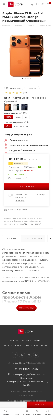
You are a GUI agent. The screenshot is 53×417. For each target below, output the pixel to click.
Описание (11, 238)
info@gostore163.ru (28, 368)
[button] (22, 79)
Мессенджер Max (36, 355)
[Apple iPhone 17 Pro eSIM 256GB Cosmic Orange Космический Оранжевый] (26, 55)
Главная (13, 340)
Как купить (22, 345)
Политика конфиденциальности (27, 392)
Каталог (27, 340)
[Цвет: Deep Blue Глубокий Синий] (24, 106)
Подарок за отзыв (18, 140)
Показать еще (26, 308)
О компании (39, 345)
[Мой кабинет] (43, 4)
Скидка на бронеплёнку (22, 150)
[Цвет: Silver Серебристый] (16, 106)
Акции (38, 340)
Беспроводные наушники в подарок (28, 145)
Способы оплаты (32, 224)
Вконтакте (15, 355)
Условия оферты (26, 395)
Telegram (29, 355)
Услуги (8, 345)
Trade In (28, 170)
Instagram (22, 355)
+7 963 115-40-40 (20, 363)
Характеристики (33, 238)
